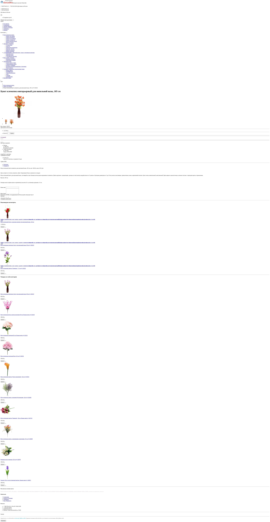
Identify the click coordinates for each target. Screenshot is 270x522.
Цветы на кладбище (11, 38)
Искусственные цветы (8, 34)
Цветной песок (9, 55)
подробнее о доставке (6, 154)
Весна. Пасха (9, 70)
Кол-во (5, 133)
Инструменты (9, 67)
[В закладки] (5, 250)
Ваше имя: (3, 187)
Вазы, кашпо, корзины (8, 57)
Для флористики (7, 61)
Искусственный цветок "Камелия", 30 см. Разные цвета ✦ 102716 (16, 418)
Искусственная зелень (11, 41)
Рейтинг (3, 196)
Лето (7, 74)
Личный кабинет (7, 26)
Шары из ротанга (10, 50)
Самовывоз (6, 28)
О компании (6, 25)
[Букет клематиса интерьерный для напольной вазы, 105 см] (19, 118)
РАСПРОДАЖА (7, 78)
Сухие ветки (9, 45)
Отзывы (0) (6, 165)
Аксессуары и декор (11, 62)
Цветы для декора (10, 36)
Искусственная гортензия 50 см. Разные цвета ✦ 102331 (14, 335)
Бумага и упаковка (10, 65)
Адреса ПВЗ (3, 161)
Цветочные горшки (11, 60)
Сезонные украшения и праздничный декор (13, 69)
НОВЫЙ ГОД (9, 71)
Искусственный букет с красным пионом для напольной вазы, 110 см (17, 222)
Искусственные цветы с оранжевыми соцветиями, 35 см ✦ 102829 (17, 439)
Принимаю (3, 520)
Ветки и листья (10, 42)
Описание (5, 164)
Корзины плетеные (10, 59)
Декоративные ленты (11, 64)
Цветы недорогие (10, 37)
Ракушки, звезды (10, 48)
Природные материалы (11, 47)
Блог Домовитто (7, 500)
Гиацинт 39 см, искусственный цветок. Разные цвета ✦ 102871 (16, 480)
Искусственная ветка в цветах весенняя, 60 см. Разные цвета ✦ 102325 (18, 314)
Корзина (5, 30)
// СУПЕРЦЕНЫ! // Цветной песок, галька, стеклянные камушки (19, 52)
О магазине (6, 497)
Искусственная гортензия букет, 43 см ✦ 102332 (12, 356)
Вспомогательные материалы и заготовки (16, 66)
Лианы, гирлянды (10, 40)
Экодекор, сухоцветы (8, 43)
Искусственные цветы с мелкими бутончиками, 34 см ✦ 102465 (16, 397)
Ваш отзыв (3, 193)
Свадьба (8, 75)
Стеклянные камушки (11, 56)
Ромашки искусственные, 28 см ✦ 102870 (11, 459)
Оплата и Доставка (8, 27)
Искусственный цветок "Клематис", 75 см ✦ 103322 (13, 268)
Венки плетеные (10, 51)
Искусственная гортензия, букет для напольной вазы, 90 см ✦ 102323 (17, 245)
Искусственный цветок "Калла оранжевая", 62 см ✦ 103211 (15, 376)
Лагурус (8, 46)
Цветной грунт (9, 53)
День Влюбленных (10, 72)
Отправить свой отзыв (6, 198)
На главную (6, 23)
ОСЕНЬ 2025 (9, 76)
